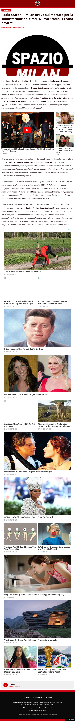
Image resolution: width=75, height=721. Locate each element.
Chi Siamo (26, 697)
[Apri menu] (71, 3)
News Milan (6, 10)
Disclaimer (48, 697)
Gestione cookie (70, 719)
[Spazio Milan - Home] (37, 3)
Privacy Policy (37, 697)
